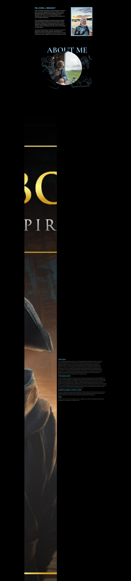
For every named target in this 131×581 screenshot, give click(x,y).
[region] (65, 68)
